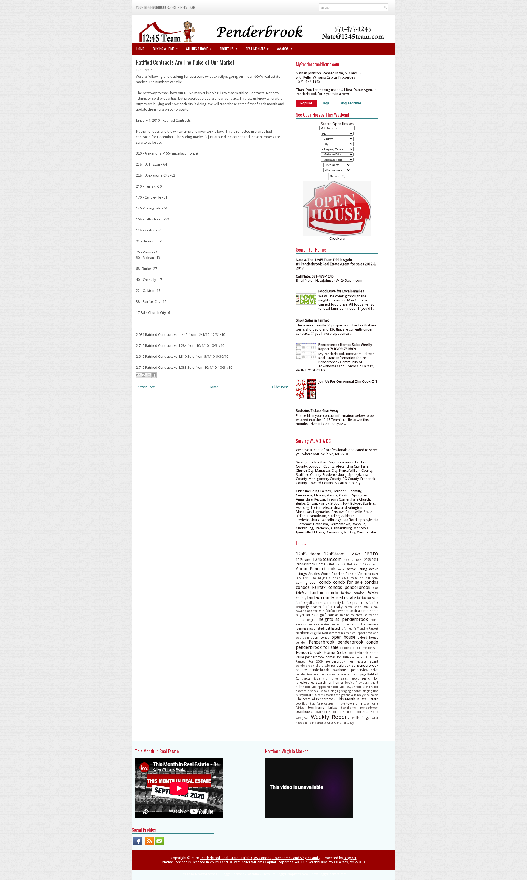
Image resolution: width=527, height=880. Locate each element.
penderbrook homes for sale (327, 657)
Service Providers (357, 682)
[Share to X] (149, 375)
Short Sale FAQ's (342, 686)
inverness (371, 624)
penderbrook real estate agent (352, 661)
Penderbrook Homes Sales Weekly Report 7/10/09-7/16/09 (345, 347)
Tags (326, 103)
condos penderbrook (349, 587)
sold (327, 690)
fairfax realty (333, 607)
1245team (303, 560)
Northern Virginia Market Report (343, 633)
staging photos (351, 690)
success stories (325, 695)
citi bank (372, 578)
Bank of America (358, 574)
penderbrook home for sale (359, 647)
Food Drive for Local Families (341, 291)
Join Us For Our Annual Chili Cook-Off (347, 381)
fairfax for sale (367, 598)
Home (140, 48)
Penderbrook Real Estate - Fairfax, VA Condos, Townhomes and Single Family (260, 858)
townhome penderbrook (359, 707)
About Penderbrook (315, 568)
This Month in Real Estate (358, 699)
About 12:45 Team (365, 564)
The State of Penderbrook (315, 699)
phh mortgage (356, 674)
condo (325, 582)
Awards (284, 48)
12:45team (334, 554)
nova (369, 633)
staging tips (370, 690)
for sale (312, 615)
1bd (347, 559)
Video (374, 711)
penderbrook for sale (317, 647)
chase (354, 578)
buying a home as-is (333, 578)
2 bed (356, 559)
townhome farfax (322, 707)
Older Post (280, 387)
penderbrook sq (343, 665)
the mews (371, 695)
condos (371, 582)
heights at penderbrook (343, 619)
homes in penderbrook (346, 624)
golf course (329, 615)
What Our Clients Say (340, 722)
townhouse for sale (329, 711)
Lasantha (253, 874)
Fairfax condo (324, 592)
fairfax (301, 593)
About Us (228, 48)
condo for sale (348, 582)
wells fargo (361, 718)
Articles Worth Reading (326, 574)
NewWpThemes (206, 874)
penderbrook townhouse (329, 670)
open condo (320, 637)
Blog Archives (351, 103)
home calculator (318, 624)
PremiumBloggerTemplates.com (285, 874)
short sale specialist (309, 690)
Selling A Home (198, 48)
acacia (341, 569)
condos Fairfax (311, 587)
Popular (306, 103)
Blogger (350, 858)
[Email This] (138, 375)
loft (343, 628)
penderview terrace (332, 674)
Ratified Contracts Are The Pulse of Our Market (185, 62)
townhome (354, 703)
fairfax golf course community (318, 603)
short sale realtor (366, 686)
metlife (351, 628)
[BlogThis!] (143, 375)
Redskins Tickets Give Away (317, 411)
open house (343, 637)
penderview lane (307, 674)
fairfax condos (353, 593)
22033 (340, 564)
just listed (316, 628)
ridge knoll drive (325, 678)
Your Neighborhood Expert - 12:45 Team (165, 7)
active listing (357, 569)
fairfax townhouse (339, 611)
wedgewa (302, 717)
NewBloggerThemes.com (329, 874)
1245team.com (327, 559)
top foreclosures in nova (327, 703)
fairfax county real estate (331, 597)
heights (311, 619)
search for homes (330, 683)
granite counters (351, 615)
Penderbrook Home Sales (321, 652)
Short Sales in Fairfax (312, 320)
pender (301, 642)
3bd (349, 564)
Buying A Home (165, 48)
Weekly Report (330, 717)
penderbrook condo (357, 642)
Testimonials (257, 48)
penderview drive (364, 670)
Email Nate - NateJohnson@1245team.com (329, 280)
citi (362, 578)
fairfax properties (355, 603)
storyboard (305, 695)
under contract (357, 711)
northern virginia (308, 633)
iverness (302, 628)
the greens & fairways (350, 695)
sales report (350, 678)
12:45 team (308, 554)
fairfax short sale (357, 606)
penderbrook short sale (313, 665)
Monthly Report (367, 628)
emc (375, 588)
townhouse (304, 712)
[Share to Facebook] (154, 375)
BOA (313, 578)
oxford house (368, 637)
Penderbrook (321, 642)
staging (335, 690)
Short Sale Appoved (316, 686)
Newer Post (146, 387)
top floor (302, 703)
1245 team (363, 553)
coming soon (307, 582)
